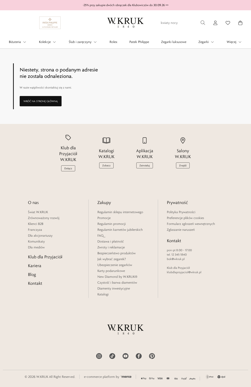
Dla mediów (36, 247)
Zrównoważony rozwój (43, 218)
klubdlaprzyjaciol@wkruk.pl (184, 272)
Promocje (104, 218)
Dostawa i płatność (110, 241)
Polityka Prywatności (181, 212)
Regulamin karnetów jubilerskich (120, 230)
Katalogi (103, 294)
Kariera (34, 265)
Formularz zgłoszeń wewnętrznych (191, 224)
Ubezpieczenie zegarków (114, 265)
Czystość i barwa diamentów (117, 283)
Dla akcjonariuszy (40, 236)
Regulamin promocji (111, 224)
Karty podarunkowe (111, 271)
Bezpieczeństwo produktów (116, 253)
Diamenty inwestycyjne (113, 288)
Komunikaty (36, 241)
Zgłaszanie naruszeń (181, 230)
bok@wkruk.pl (176, 259)
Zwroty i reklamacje (111, 247)
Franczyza (35, 230)
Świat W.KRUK (38, 212)
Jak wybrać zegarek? (111, 259)
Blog (32, 274)
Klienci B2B (35, 224)
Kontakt (35, 283)
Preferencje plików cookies (185, 218)
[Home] (125, 23)
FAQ (100, 236)
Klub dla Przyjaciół (45, 256)
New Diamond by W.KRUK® (117, 277)
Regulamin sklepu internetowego (120, 212)
